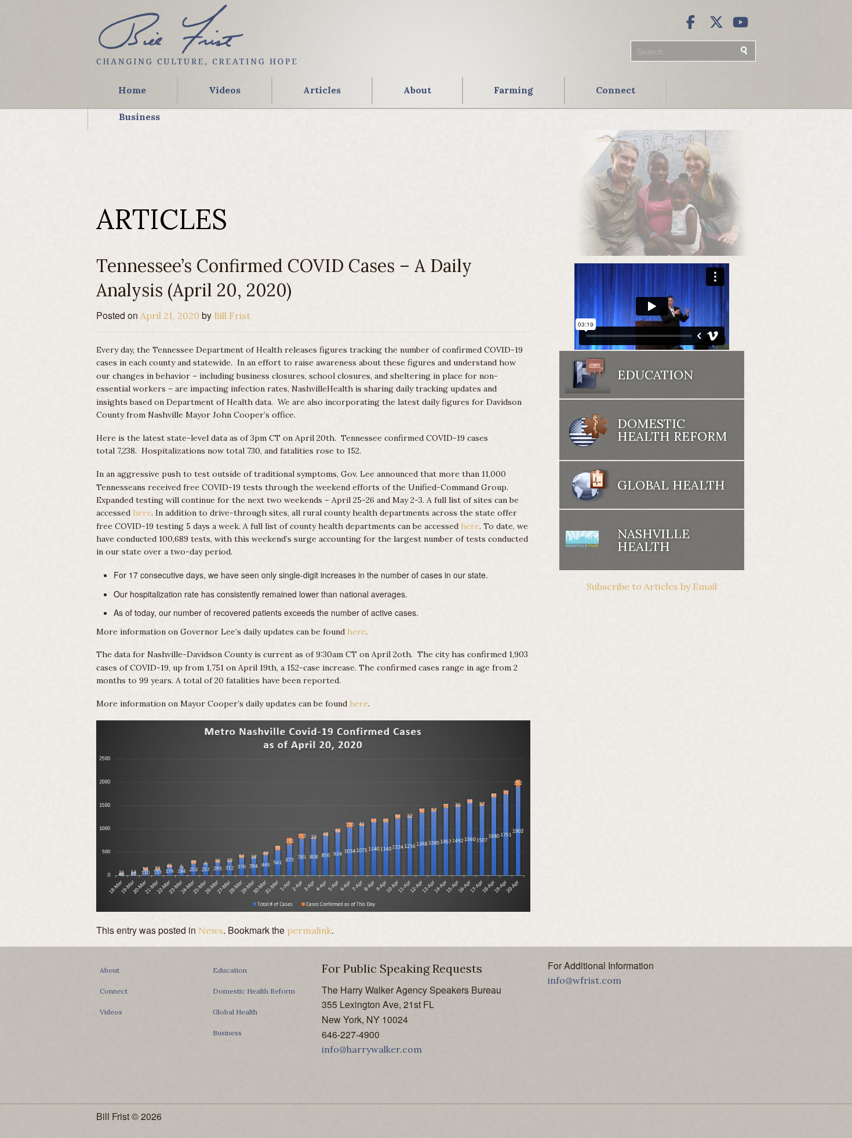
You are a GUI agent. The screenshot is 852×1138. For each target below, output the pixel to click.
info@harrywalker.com (372, 1049)
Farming (513, 90)
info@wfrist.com (584, 980)
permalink (309, 930)
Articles (322, 90)
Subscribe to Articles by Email (652, 586)
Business (139, 116)
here (142, 513)
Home (132, 90)
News (210, 930)
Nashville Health (653, 539)
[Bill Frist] (196, 67)
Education (230, 970)
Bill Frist (232, 315)
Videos (225, 90)
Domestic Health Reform (254, 991)
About (417, 90)
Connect (615, 90)
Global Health (235, 1011)
